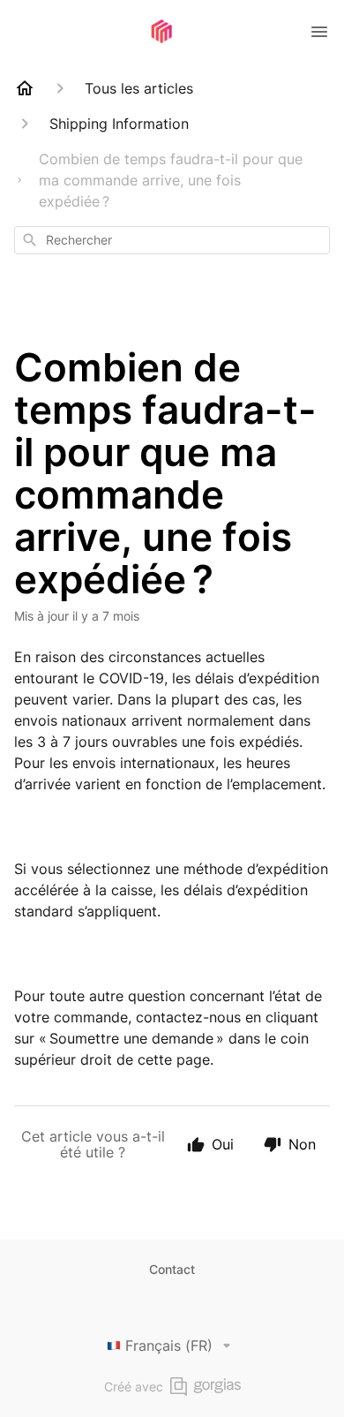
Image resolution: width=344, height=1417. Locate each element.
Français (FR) (169, 1345)
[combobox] (172, 240)
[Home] (24, 88)
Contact (172, 1269)
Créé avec (133, 1386)
